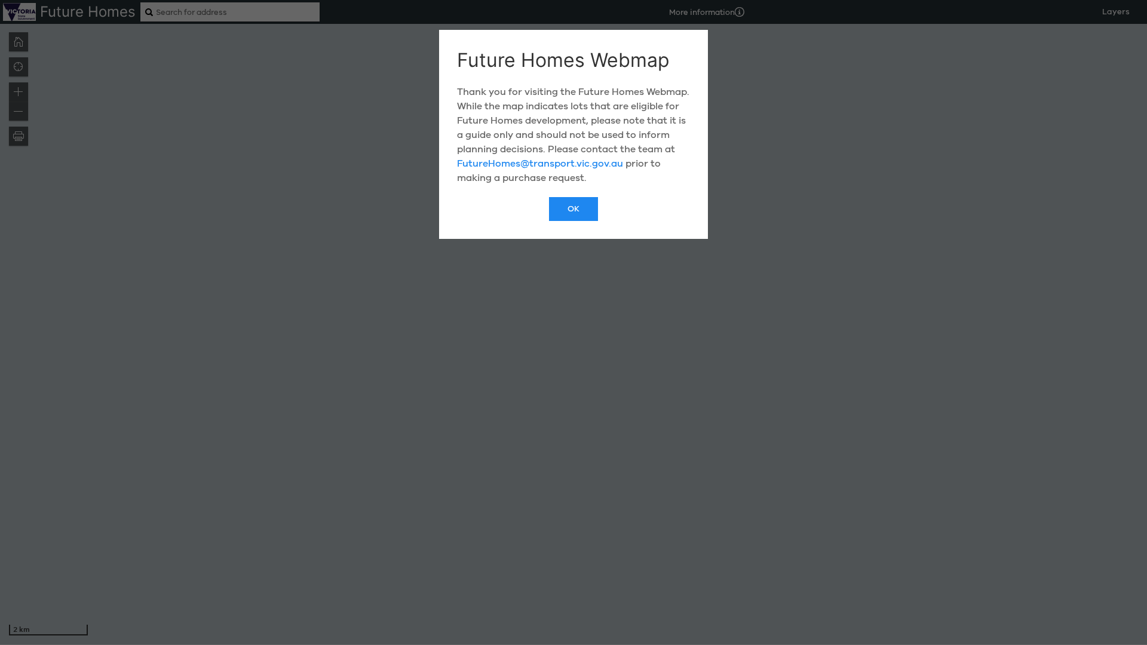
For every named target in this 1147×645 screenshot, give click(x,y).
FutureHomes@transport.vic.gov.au (540, 163)
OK (573, 208)
